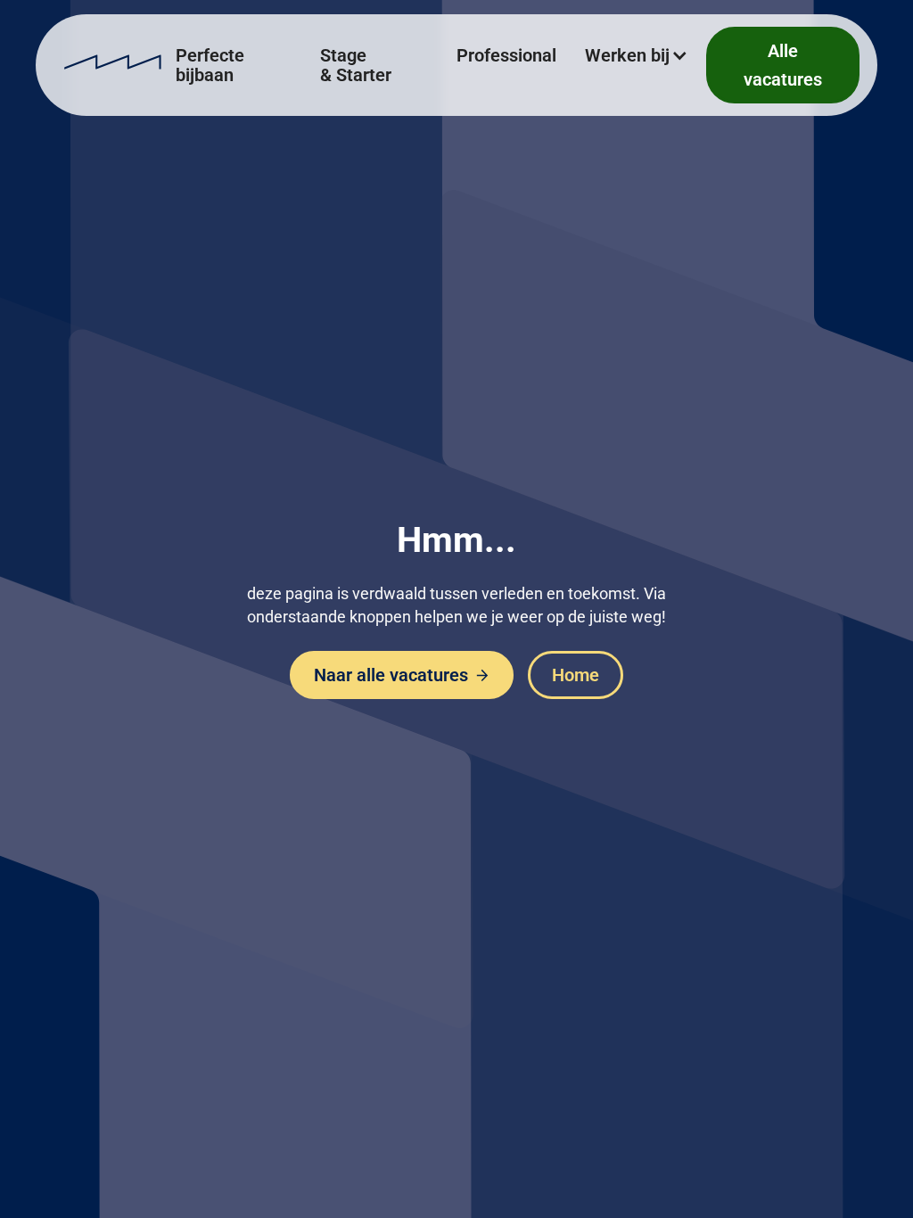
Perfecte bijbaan (210, 65)
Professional (506, 55)
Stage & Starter (355, 65)
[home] (112, 65)
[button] (638, 55)
